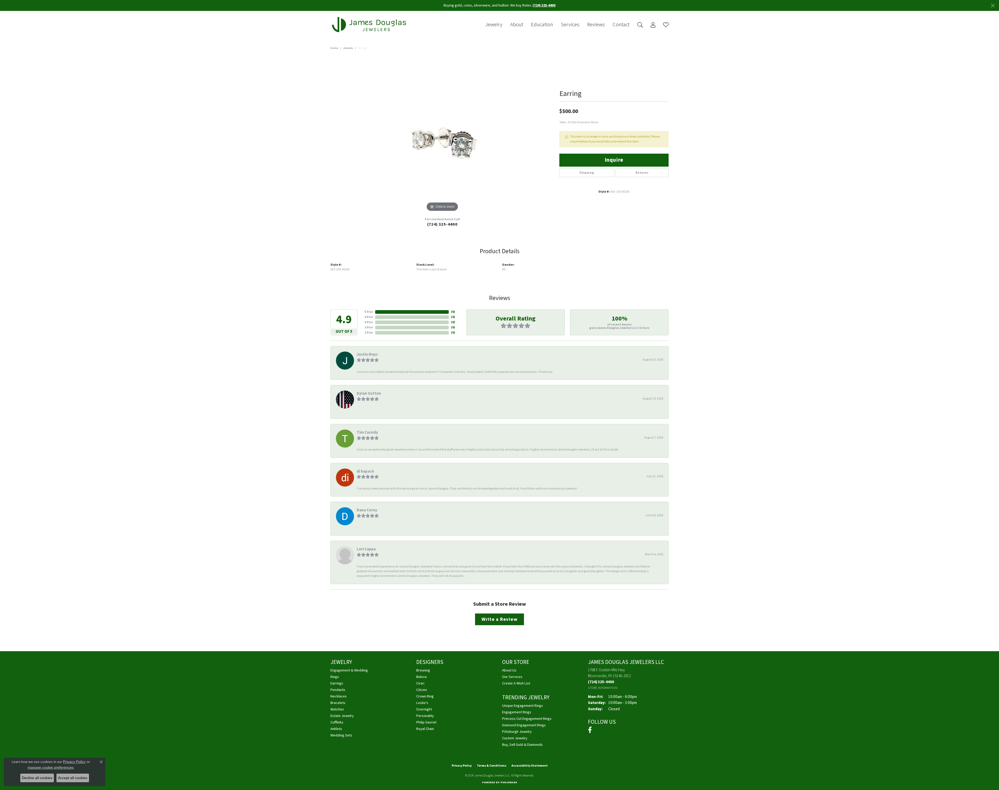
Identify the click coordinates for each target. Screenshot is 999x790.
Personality (425, 716)
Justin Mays (367, 354)
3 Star (368, 322)
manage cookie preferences (51, 767)
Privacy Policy (462, 765)
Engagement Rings (516, 712)
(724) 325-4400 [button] (544, 5)
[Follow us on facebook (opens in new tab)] (590, 730)
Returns (642, 173)
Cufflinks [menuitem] (336, 722)
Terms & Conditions (491, 765)
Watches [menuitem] (337, 709)
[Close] (992, 5)
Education (542, 24)
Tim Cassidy (367, 432)
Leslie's (422, 703)
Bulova (421, 677)
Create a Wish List (516, 683)
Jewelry (493, 24)
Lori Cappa (366, 549)
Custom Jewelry (514, 738)
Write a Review (499, 619)
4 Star (368, 317)
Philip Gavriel (426, 722)
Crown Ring (425, 696)
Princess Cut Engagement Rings (527, 718)
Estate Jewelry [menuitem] (342, 716)
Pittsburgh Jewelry (517, 731)
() (453, 312)
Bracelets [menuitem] (337, 703)
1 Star (368, 332)
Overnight (424, 709)
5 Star (368, 312)
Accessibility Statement (529, 765)
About (516, 24)
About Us (509, 670)
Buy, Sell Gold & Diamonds (522, 744)
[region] (442, 135)
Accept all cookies (72, 778)
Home (334, 48)
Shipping (586, 173)
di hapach (365, 471)
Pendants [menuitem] (337, 690)
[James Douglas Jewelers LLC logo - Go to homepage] (370, 24)
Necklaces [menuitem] (338, 696)
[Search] (640, 25)
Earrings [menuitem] (336, 683)
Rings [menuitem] (334, 677)
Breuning (423, 670)
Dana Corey (367, 510)
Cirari (420, 683)
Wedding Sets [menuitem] (341, 735)
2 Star (368, 327)
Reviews (596, 24)
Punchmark (509, 782)
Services (570, 24)
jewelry (348, 48)
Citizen (421, 690)
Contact (621, 24)
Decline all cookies (37, 778)
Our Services (512, 677)
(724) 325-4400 (442, 224)
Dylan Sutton (369, 393)
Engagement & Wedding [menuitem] (349, 670)
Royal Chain (425, 729)
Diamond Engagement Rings (524, 725)
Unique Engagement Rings (522, 705)
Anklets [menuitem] (336, 729)
